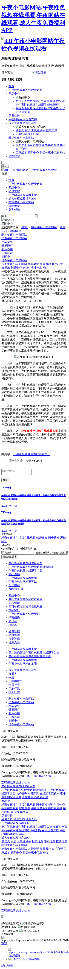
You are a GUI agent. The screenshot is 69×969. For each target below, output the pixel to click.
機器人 (20, 130)
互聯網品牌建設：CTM (15, 910)
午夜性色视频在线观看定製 (25, 89)
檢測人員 (14, 642)
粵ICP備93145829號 (39, 776)
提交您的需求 (10, 556)
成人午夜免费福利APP (22, 123)
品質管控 (14, 115)
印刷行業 (22, 134)
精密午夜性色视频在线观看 (33, 100)
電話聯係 (34, 959)
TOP (4, 943)
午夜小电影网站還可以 (22, 581)
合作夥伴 (14, 585)
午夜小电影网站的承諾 (22, 663)
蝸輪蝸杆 (53, 104)
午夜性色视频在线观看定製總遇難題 (31, 566)
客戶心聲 (21, 148)
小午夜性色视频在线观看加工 (31, 454)
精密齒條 (53, 108)
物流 (28, 130)
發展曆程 (59, 145)
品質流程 (14, 635)
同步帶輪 (56, 100)
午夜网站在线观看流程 (22, 577)
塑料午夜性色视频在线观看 (25, 606)
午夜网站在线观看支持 (22, 119)
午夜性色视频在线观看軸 (31, 108)
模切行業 (33, 134)
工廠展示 (22, 152)
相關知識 (15, 230)
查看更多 (24, 112)
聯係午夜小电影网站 (52, 152)
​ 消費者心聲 (15, 588)
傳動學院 (14, 156)
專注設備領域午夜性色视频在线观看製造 (33, 652)
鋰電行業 (51, 130)
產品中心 (14, 93)
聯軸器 (12, 624)
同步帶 (12, 621)
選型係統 (14, 209)
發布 (5, 480)
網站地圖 (7, 965)
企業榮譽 (48, 145)
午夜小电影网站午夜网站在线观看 (29, 656)
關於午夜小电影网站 (21, 137)
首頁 (11, 86)
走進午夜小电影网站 (29, 145)
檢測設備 (14, 638)
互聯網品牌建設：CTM (15, 782)
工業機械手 (38, 130)
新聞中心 (34, 152)
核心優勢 (14, 574)
